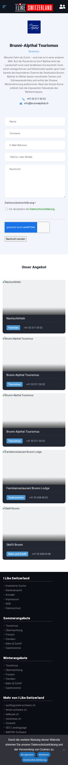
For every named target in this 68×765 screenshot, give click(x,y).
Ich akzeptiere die (32, 209)
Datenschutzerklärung (42, 209)
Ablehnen (44, 754)
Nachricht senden (15, 239)
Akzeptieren (27, 754)
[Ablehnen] (63, 750)
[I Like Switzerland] (34, 7)
